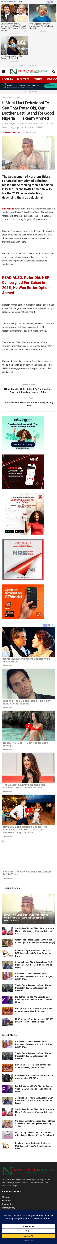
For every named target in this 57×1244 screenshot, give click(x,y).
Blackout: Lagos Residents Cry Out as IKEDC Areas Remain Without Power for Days (33, 953)
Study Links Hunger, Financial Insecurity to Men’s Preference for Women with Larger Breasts (35, 931)
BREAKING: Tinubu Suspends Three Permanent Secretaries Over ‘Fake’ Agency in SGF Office (35, 976)
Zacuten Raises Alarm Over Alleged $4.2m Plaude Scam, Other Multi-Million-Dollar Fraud (34, 965)
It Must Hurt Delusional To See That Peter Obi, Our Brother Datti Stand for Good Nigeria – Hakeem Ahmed (26, 918)
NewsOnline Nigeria (13, 132)
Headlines (7, 79)
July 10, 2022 (31, 132)
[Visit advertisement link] (28, 86)
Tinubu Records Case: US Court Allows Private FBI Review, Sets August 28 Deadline (33, 988)
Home (4, 98)
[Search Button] (53, 71)
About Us (6, 1197)
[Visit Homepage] (28, 71)
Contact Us (7, 1204)
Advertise (6, 1200)
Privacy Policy (8, 1208)
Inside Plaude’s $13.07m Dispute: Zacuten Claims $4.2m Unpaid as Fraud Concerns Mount (34, 999)
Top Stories (23, 79)
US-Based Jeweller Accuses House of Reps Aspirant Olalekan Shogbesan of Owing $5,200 (35, 1123)
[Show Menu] (3, 71)
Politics (37, 79)
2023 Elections (14, 98)
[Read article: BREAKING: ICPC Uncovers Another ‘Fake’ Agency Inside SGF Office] (7, 1078)
